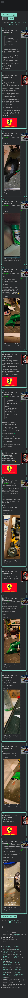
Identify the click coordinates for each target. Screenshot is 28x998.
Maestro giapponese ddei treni (7, 975)
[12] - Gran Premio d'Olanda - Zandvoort (7, 952)
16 (16, 24)
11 (25, 22)
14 (12, 24)
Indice (4, 927)
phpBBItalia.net (17, 934)
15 (14, 24)
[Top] (25, 70)
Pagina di (14, 22)
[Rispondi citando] (4, 28)
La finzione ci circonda (6, 971)
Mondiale (5, 969)
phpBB (10, 931)
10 (23, 22)
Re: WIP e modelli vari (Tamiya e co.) (9, 31)
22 (20, 24)
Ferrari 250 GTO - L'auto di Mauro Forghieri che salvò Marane (7, 965)
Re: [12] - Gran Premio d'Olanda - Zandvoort (7, 948)
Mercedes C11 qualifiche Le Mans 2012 (19, 974)
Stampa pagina (25, 11)
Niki (5, 79)
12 (7, 24)
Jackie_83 (6, 34)
